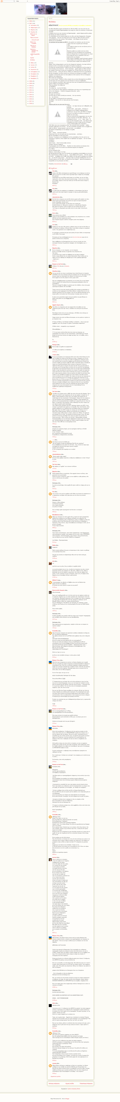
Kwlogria (54, 344)
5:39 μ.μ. (54, 1073)
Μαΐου (32, 62)
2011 (30, 87)
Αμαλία (32, 57)
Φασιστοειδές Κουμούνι (58, 590)
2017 (30, 101)
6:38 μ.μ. (54, 1060)
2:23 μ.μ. (54, 388)
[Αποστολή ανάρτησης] (71, 163)
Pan (53, 491)
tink (53, 561)
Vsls (53, 171)
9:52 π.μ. (54, 268)
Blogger (67, 1098)
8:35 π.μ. (54, 932)
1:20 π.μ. (54, 610)
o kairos (54, 354)
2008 (30, 81)
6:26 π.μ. (54, 185)
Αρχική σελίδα (70, 1083)
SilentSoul (55, 271)
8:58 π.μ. (54, 245)
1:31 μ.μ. (54, 627)
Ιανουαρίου (34, 25)
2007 (30, 23)
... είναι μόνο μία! (34, 39)
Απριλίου (33, 32)
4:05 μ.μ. (54, 423)
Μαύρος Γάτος (56, 660)
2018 (30, 103)
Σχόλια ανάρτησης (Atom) (74, 1088)
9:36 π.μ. (54, 261)
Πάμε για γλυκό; (34, 37)
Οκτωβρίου (34, 74)
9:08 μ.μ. (54, 854)
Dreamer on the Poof (57, 264)
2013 (30, 92)
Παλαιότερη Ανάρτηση (86, 1083)
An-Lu (53, 213)
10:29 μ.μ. (54, 558)
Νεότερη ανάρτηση (54, 1083)
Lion (53, 224)
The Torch (54, 391)
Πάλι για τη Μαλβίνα (33, 46)
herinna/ (54, 857)
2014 (30, 94)
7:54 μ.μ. (54, 451)
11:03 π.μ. (54, 341)
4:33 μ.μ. (54, 436)
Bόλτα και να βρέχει (33, 34)
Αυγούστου (34, 69)
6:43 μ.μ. (54, 657)
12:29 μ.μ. (54, 1000)
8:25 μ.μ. (54, 1028)
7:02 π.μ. (54, 210)
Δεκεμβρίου (34, 78)
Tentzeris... (67, 266)
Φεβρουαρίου (34, 27)
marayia (54, 1063)
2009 (30, 83)
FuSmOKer (55, 630)
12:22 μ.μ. (54, 351)
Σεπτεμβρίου (34, 71)
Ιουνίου (33, 65)
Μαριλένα (54, 248)
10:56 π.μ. (54, 987)
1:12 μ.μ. (54, 468)
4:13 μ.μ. (54, 723)
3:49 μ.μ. (54, 811)
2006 (30, 21)
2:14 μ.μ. (54, 761)
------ (53, 439)
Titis (58, 266)
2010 (30, 85)
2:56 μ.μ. (54, 480)
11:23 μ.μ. (54, 587)
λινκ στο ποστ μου (77, 237)
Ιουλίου (33, 67)
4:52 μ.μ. (54, 511)
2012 (30, 90)
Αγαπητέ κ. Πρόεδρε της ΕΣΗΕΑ (34, 51)
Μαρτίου (33, 29)
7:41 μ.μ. (54, 497)
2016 (30, 99)
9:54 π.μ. (54, 302)
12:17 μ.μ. (54, 619)
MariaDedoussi (56, 514)
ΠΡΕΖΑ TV (55, 580)
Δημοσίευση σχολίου (55, 1076)
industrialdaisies (56, 454)
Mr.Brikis (32, 60)
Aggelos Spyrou (56, 305)
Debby (54, 545)
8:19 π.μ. (54, 221)
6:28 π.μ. (54, 194)
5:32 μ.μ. (54, 488)
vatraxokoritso (56, 197)
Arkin (53, 1003)
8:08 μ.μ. (54, 527)
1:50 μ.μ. (54, 705)
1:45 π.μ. (54, 461)
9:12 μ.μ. (54, 542)
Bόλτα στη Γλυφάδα (33, 42)
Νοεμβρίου (33, 76)
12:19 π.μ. (54, 577)
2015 (30, 96)
